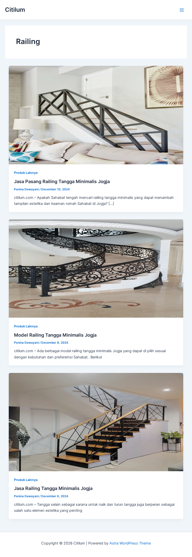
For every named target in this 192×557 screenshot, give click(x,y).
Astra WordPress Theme (130, 543)
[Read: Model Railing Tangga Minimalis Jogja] (96, 268)
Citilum (15, 9)
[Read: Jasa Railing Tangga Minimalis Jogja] (96, 421)
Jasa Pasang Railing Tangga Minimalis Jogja (62, 181)
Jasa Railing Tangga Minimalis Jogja (53, 488)
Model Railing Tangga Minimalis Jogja (55, 335)
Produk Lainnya (26, 173)
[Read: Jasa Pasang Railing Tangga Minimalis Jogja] (96, 115)
